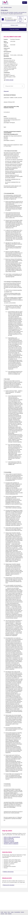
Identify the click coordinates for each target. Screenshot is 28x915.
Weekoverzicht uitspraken (8, 885)
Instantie (6, 39)
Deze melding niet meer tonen (20, 19)
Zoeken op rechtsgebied (9, 841)
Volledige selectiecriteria (8, 871)
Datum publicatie (6, 45)
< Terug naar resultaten (14, 29)
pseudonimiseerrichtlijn (11, 20)
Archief (6, 913)
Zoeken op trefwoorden (9, 838)
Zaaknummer (7, 48)
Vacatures (2, 913)
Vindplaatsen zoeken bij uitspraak (11, 842)
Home (2, 7)
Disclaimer (9, 913)
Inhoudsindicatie (7, 58)
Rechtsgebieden (7, 51)
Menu (24, 2)
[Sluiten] (25, 19)
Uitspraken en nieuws (8, 7)
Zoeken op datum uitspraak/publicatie (12, 837)
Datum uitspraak (6, 42)
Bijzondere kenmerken (6, 55)
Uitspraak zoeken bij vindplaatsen (11, 843)
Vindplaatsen (7, 72)
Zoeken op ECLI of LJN (9, 839)
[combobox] (14, 86)
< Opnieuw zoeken (14, 25)
